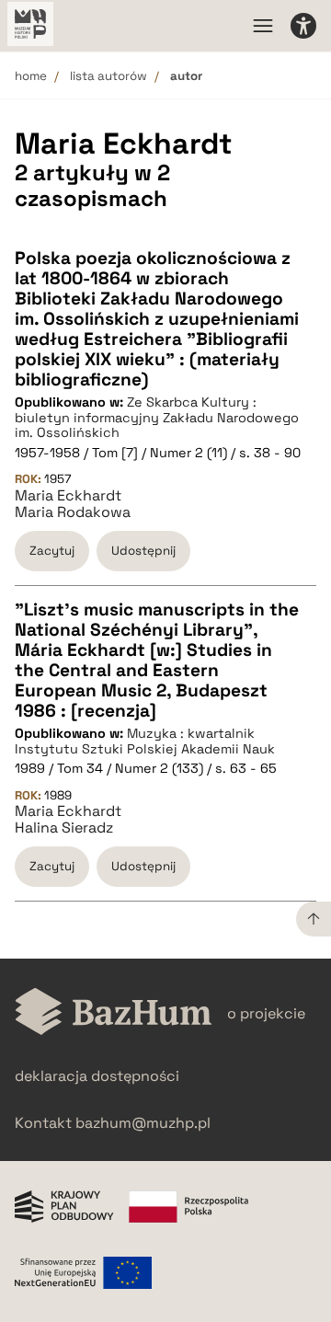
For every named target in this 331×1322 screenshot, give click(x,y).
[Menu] (263, 26)
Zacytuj (51, 550)
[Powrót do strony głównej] (113, 1013)
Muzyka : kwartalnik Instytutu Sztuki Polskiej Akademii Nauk (145, 741)
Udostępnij (143, 550)
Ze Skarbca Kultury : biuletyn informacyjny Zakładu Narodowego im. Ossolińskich (157, 417)
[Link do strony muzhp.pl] (30, 26)
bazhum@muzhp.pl (143, 1122)
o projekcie (266, 1013)
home (31, 76)
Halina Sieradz (64, 828)
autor (186, 76)
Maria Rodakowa (73, 512)
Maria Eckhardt (68, 496)
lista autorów (108, 76)
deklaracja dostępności (97, 1076)
